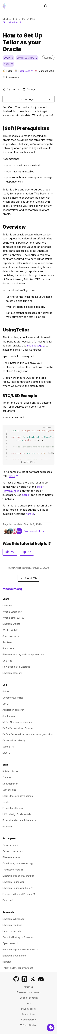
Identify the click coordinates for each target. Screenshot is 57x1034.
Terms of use (28, 1014)
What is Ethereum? (12, 611)
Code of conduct (29, 997)
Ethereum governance (14, 955)
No (29, 552)
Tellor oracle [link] (12, 22)
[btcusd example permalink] (1, 395)
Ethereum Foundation (14, 882)
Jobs (28, 1003)
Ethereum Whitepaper (14, 919)
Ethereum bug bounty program (19, 875)
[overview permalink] (1, 227)
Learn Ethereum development (18, 796)
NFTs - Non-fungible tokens (17, 722)
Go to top (31, 578)
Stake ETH (8, 746)
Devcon (8, 900)
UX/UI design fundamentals (17, 814)
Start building (9, 789)
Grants (6, 802)
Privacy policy (28, 1008)
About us (28, 986)
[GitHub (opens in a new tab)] (16, 979)
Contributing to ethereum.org (18, 863)
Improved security (12, 931)
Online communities (13, 851)
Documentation (10, 783)
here (13, 476)
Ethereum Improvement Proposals (20, 949)
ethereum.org (12, 589)
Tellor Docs (25, 71)
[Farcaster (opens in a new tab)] (24, 979)
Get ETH (7, 703)
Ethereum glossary (12, 673)
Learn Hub (8, 605)
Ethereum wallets (11, 623)
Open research (10, 943)
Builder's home (10, 771)
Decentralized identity (14, 740)
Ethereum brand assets (29, 992)
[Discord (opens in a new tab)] (41, 979)
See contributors (34, 531)
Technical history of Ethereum (18, 937)
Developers (10, 19)
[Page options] (19, 89)
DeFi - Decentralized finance (18, 728)
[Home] (4, 6)
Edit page (29, 89)
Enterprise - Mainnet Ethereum (20, 820)
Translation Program (13, 869)
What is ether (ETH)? (13, 617)
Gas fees (7, 642)
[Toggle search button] (45, 6)
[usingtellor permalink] (1, 330)
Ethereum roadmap (12, 925)
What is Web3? (10, 630)
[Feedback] (50, 1027)
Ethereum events (11, 857)
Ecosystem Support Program (19, 894)
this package (36, 345)
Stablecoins (9, 716)
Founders (7, 826)
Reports (7, 961)
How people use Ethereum (16, 666)
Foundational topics (13, 808)
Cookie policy (28, 1019)
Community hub (11, 845)
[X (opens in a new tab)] (32, 979)
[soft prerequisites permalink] (1, 128)
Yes (12, 552)
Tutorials (28, 19)
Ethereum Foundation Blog (17, 888)
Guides (6, 691)
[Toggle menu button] (52, 6)
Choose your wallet (13, 697)
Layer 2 (6, 752)
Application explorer (13, 709)
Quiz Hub (7, 660)
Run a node (9, 648)
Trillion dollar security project (18, 968)
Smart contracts (11, 636)
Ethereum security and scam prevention (23, 654)
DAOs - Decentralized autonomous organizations (28, 734)
